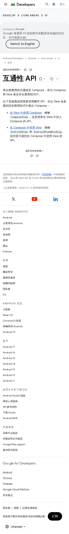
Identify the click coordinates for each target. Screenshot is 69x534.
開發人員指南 (10, 401)
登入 (62, 4)
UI (46, 15)
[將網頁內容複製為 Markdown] (52, 79)
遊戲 (5, 266)
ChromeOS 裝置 (12, 320)
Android (7, 217)
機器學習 (8, 272)
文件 (9, 62)
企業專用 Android (12, 223)
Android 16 (9, 352)
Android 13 (9, 369)
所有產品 (8, 495)
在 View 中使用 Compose (26, 113)
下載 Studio (9, 412)
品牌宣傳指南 (29, 507)
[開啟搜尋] (47, 4)
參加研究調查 (10, 450)
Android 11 (9, 380)
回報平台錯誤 (10, 433)
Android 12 (9, 375)
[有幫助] (25, 69)
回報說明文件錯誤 (13, 438)
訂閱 (55, 516)
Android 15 (9, 358)
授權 (16, 507)
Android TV (9, 332)
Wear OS (8, 315)
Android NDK (10, 418)
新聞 (5, 240)
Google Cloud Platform (16, 489)
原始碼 (6, 234)
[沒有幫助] (30, 69)
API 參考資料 (10, 406)
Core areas (30, 15)
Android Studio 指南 (14, 395)
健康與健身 (9, 277)
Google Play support (14, 444)
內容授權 (46, 174)
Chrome (7, 478)
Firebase (8, 483)
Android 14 (9, 363)
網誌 (5, 245)
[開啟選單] (5, 4)
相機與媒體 (9, 283)
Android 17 (9, 346)
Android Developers (13, 58)
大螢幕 (6, 309)
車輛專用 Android (12, 326)
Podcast (7, 251)
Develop (9, 15)
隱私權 (6, 288)
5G (4, 294)
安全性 (6, 228)
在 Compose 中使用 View (26, 127)
